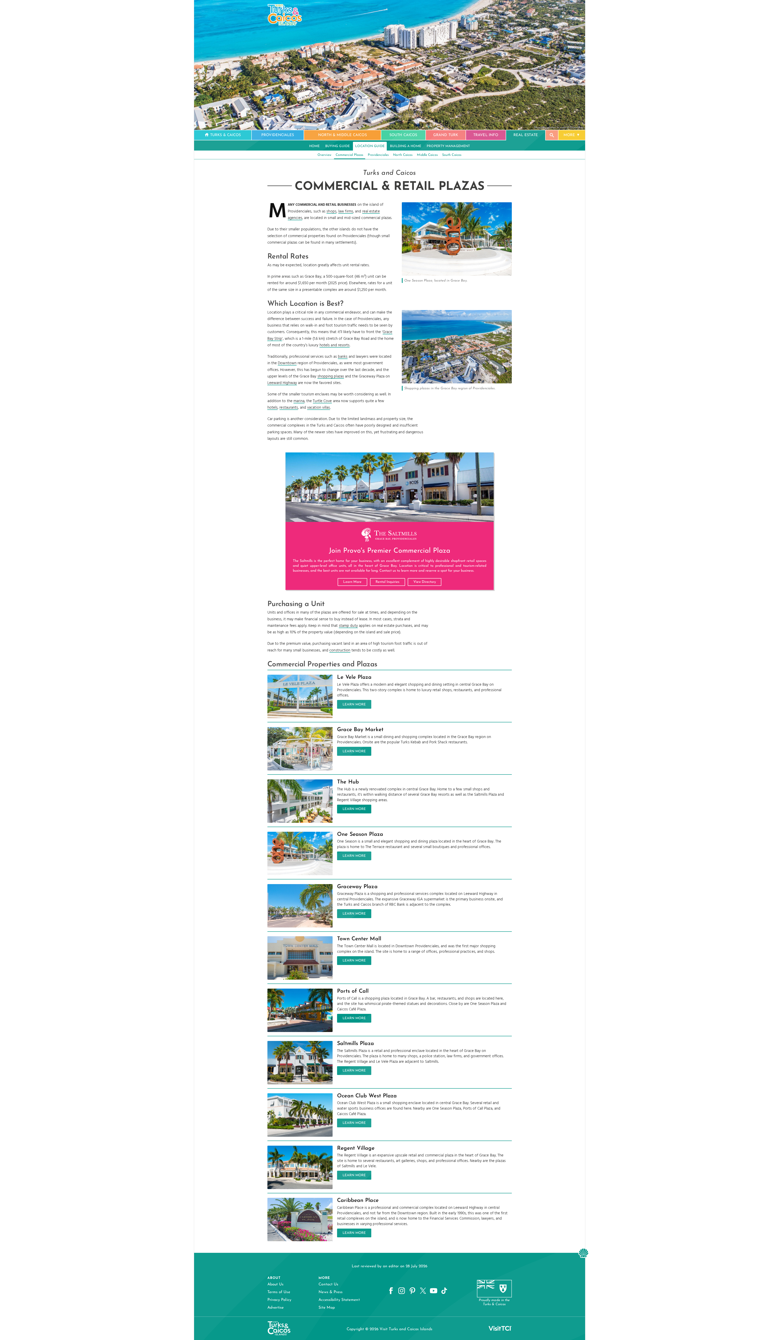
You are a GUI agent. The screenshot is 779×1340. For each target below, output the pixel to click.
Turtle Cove (322, 401)
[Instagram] (401, 1291)
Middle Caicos (427, 155)
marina (298, 401)
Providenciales (378, 155)
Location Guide (369, 146)
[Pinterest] (412, 1291)
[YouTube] (433, 1291)
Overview (324, 155)
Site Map (327, 1308)
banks (343, 357)
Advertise (275, 1308)
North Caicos (403, 155)
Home (314, 146)
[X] (423, 1291)
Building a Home (405, 146)
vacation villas (318, 408)
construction (339, 650)
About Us (275, 1284)
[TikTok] (444, 1291)
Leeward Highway (282, 383)
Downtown (287, 363)
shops (331, 211)
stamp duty (348, 626)
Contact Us (328, 1284)
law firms (345, 211)
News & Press (331, 1292)
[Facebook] (391, 1291)
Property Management (448, 146)
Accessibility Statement (339, 1300)
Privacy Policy (279, 1300)
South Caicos (451, 155)
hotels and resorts (335, 345)
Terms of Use (278, 1292)
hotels (272, 408)
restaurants (288, 408)
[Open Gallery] (457, 275)
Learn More (352, 582)
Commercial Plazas (350, 155)
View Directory (424, 582)
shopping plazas (331, 376)
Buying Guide (337, 146)
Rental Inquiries (387, 582)
